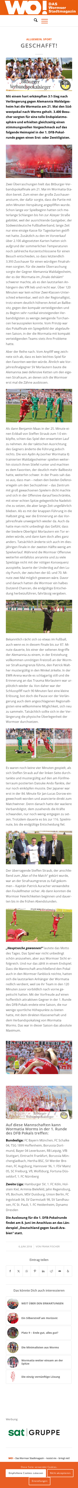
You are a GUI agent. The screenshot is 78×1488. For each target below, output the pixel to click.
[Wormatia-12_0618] (39, 74)
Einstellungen (40, 1481)
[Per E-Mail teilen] (60, 1271)
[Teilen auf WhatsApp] (27, 1271)
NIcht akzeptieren (60, 1473)
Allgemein (34, 39)
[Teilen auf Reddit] (51, 1271)
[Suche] (33, 20)
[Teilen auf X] (18, 1271)
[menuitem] (33, 21)
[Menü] (42, 21)
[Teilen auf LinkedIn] (43, 1271)
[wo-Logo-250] (39, 7)
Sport (47, 39)
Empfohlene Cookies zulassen (26, 1473)
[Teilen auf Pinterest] (35, 1271)
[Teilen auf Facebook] (10, 1271)
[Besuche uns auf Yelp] (68, 1271)
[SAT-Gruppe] (34, 1432)
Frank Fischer (51, 1246)
